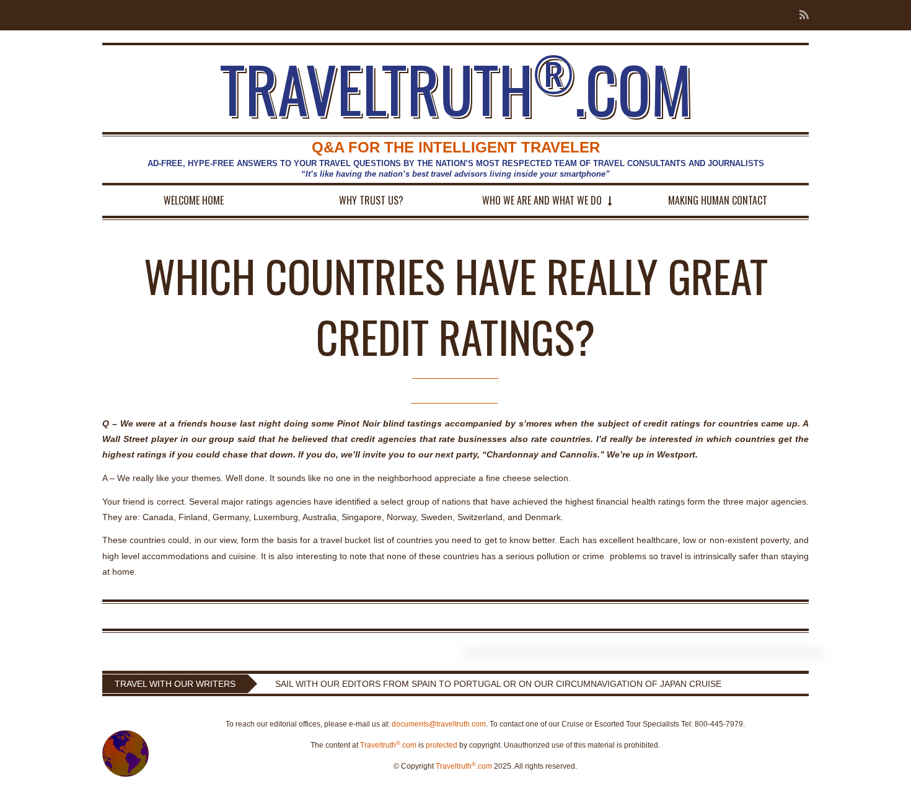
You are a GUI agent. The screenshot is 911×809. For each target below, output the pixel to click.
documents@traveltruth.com (439, 724)
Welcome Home (194, 200)
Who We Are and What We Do (542, 200)
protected (441, 745)
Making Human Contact (717, 200)
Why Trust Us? (371, 200)
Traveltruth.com (388, 745)
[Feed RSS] (800, 15)
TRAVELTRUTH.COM (456, 89)
